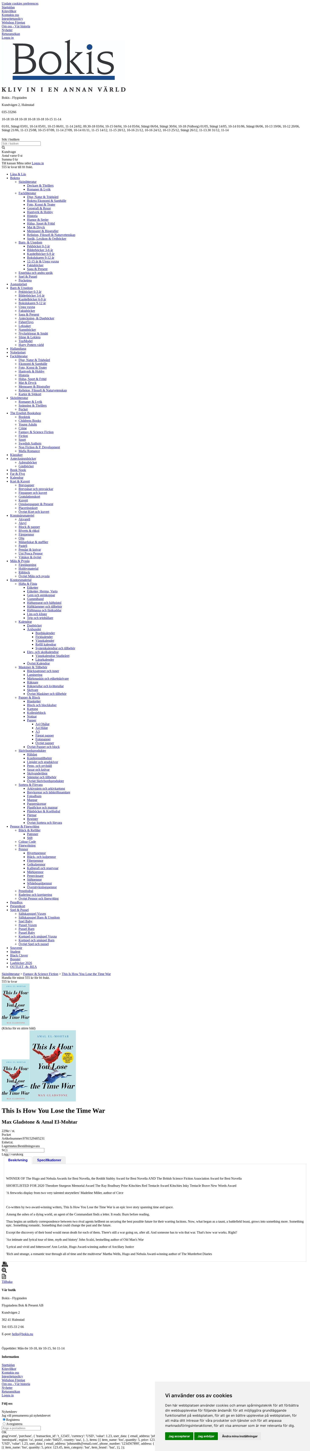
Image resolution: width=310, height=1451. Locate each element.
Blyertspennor (36, 853)
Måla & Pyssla (20, 561)
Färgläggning (27, 565)
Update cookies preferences (20, 3)
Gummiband (35, 599)
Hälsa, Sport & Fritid (41, 223)
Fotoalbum (34, 796)
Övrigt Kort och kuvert (34, 511)
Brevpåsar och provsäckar (36, 489)
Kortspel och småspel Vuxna (38, 936)
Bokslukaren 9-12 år (40, 257)
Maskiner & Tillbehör (33, 667)
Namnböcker (27, 329)
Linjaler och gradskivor (42, 762)
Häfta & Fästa (28, 583)
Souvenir (16, 948)
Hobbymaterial (28, 568)
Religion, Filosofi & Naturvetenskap (51, 235)
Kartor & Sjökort (30, 394)
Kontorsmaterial (20, 580)
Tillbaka (7, 1282)
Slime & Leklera (29, 337)
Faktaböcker (35, 265)
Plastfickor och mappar (42, 807)
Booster (15, 959)
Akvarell (24, 519)
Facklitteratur (27, 193)
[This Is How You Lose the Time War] (16, 1004)
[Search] (3, 148)
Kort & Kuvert (20, 481)
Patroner (32, 834)
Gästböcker (26, 466)
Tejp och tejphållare (40, 618)
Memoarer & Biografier (42, 231)
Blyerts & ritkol (29, 530)
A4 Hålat (41, 728)
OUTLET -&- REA (23, 967)
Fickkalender (44, 637)
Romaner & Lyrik (39, 189)
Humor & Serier (38, 219)
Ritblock (24, 572)
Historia (32, 216)
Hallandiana (18, 348)
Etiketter (32, 587)
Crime (23, 428)
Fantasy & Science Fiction (36, 432)
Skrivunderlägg (37, 773)
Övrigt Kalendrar (38, 663)
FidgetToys (26, 322)
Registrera (13, 1420)
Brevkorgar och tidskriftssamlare (48, 792)
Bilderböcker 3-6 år (40, 250)
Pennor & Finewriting (24, 826)
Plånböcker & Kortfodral (43, 811)
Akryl (22, 523)
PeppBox (16, 902)
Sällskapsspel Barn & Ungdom (39, 917)
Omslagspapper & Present (36, 504)
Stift (29, 838)
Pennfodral (26, 891)
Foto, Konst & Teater (41, 204)
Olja (21, 538)
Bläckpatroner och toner (43, 671)
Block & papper (29, 527)
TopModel (25, 341)
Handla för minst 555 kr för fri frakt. (26, 979)
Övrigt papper (44, 743)
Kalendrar (16, 477)
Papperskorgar (36, 803)
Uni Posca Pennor (31, 553)
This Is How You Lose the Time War (86, 974)
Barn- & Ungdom (30, 242)
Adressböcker (28, 462)
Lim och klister (37, 614)
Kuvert (23, 500)
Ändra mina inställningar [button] (240, 1436)
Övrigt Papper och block (43, 747)
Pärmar (31, 815)
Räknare (32, 682)
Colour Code (27, 841)
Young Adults (28, 424)
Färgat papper (44, 735)
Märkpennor (35, 872)
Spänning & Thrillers (33, 405)
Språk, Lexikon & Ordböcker (46, 238)
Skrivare (32, 690)
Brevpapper (26, 485)
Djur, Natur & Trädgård (42, 197)
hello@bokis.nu (22, 1334)
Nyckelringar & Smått (33, 333)
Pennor (23, 849)
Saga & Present (37, 269)
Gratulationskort (29, 496)
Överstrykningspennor (42, 887)
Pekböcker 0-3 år (38, 246)
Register (32, 819)
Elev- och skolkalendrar (43, 652)
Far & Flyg (17, 474)
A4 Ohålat (42, 724)
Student (15, 951)
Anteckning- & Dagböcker (36, 318)
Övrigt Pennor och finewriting (39, 898)
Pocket (23, 409)
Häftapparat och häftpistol (44, 602)
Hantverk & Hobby (40, 212)
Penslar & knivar (30, 549)
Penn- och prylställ (39, 766)
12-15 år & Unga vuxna (43, 261)
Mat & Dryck (36, 227)
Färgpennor (26, 534)
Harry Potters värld (31, 345)
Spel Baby (25, 921)
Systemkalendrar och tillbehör (55, 648)
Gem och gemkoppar (41, 595)
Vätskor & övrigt (30, 557)
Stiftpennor (34, 879)
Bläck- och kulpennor (41, 857)
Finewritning (27, 845)
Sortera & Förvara (31, 784)
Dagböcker (34, 625)
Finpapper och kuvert (33, 492)
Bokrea (15, 178)
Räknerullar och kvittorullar (45, 686)
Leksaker (25, 326)
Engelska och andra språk (36, 273)
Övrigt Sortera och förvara (44, 822)
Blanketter (34, 701)
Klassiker (16, 455)
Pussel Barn (26, 929)
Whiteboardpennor (39, 883)
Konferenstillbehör (39, 758)
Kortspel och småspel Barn (36, 940)
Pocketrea (25, 280)
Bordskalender (45, 633)
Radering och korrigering (35, 894)
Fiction (23, 436)
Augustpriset (18, 284)
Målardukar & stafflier (33, 542)
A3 (37, 731)
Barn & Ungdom (21, 288)
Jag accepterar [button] (179, 1436)
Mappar (32, 800)
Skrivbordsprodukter (32, 750)
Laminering (34, 675)
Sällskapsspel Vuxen (32, 913)
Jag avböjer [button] (206, 1436)
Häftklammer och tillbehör (44, 606)
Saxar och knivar (38, 769)
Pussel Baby (27, 932)
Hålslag (32, 754)
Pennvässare (35, 876)
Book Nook (18, 470)
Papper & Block (29, 697)
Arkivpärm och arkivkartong (46, 788)
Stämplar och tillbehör (41, 777)
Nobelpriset (18, 352)
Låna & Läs (18, 174)
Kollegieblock (36, 712)
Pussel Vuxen (28, 925)
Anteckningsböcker (23, 458)
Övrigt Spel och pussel (34, 944)
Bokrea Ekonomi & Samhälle (46, 200)
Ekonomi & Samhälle (33, 364)
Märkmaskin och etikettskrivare (48, 678)
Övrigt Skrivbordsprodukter (45, 781)
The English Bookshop (25, 413)
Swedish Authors (30, 443)
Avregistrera (14, 1424)
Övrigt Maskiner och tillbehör (46, 693)
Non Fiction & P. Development (39, 447)
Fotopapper (43, 739)
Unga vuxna (27, 307)
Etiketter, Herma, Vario (42, 591)
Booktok (24, 417)
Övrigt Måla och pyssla (34, 576)
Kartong (32, 709)
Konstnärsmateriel (22, 515)
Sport (22, 439)
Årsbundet (34, 629)
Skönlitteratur (27, 182)
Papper (31, 720)
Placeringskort (28, 508)
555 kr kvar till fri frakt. (17, 167)
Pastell (23, 546)
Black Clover (19, 955)
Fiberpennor (35, 860)
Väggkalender (44, 640)
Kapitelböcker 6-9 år (40, 254)
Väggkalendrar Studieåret (52, 656)
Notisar (32, 716)
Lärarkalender (44, 659)
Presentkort (17, 906)
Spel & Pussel (28, 276)
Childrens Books (30, 420)
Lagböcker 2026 (21, 963)
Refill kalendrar (45, 644)
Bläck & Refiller (29, 830)
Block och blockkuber (42, 705)
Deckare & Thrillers (40, 185)
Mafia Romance (29, 451)
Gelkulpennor (36, 864)
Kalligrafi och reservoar (42, 868)
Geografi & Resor (39, 208)
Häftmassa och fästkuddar (44, 610)
